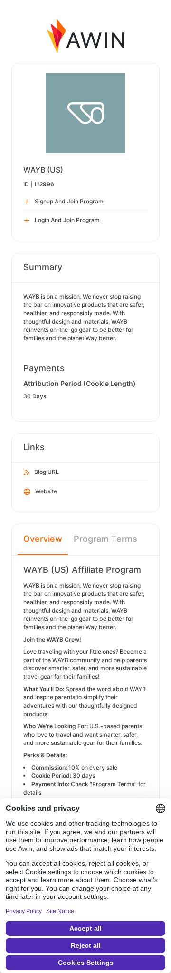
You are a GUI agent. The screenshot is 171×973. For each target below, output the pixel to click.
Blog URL (46, 471)
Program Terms (105, 539)
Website (46, 491)
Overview (42, 539)
